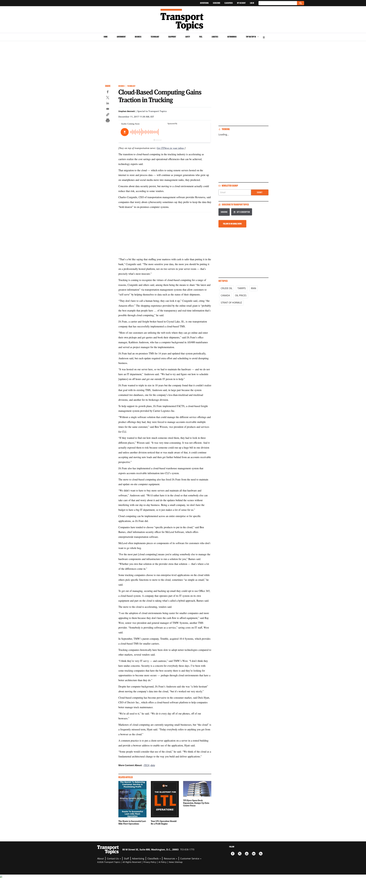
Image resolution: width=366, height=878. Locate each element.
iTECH (146, 765)
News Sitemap (176, 862)
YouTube (246, 853)
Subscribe (216, 3)
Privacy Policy (149, 862)
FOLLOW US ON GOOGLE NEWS (232, 223)
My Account (241, 3)
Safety (187, 36)
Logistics (215, 36)
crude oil (226, 288)
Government (121, 36)
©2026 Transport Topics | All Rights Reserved (119, 862)
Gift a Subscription (243, 212)
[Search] (300, 3)
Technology (155, 36)
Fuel (200, 36)
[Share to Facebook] (108, 92)
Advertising (204, 3)
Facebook (232, 853)
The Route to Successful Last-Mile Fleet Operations (132, 822)
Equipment (172, 36)
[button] (108, 115)
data (152, 765)
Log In (252, 3)
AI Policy (162, 862)
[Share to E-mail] (108, 109)
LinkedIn (253, 853)
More (263, 37)
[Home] (183, 19)
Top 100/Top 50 (251, 36)
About (100, 858)
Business (138, 36)
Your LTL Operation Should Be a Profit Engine (164, 822)
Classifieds (228, 3)
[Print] (108, 120)
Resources (170, 858)
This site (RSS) (260, 853)
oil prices (240, 295)
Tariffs (241, 288)
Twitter (239, 853)
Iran (253, 288)
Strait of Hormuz (231, 302)
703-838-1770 (187, 849)
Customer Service (190, 858)
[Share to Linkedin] (108, 103)
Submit (259, 192)
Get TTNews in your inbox (170, 148)
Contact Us (113, 858)
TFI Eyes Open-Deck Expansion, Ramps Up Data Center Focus (196, 803)
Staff (126, 858)
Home (106, 36)
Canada (225, 295)
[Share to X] (108, 98)
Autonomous (232, 36)
